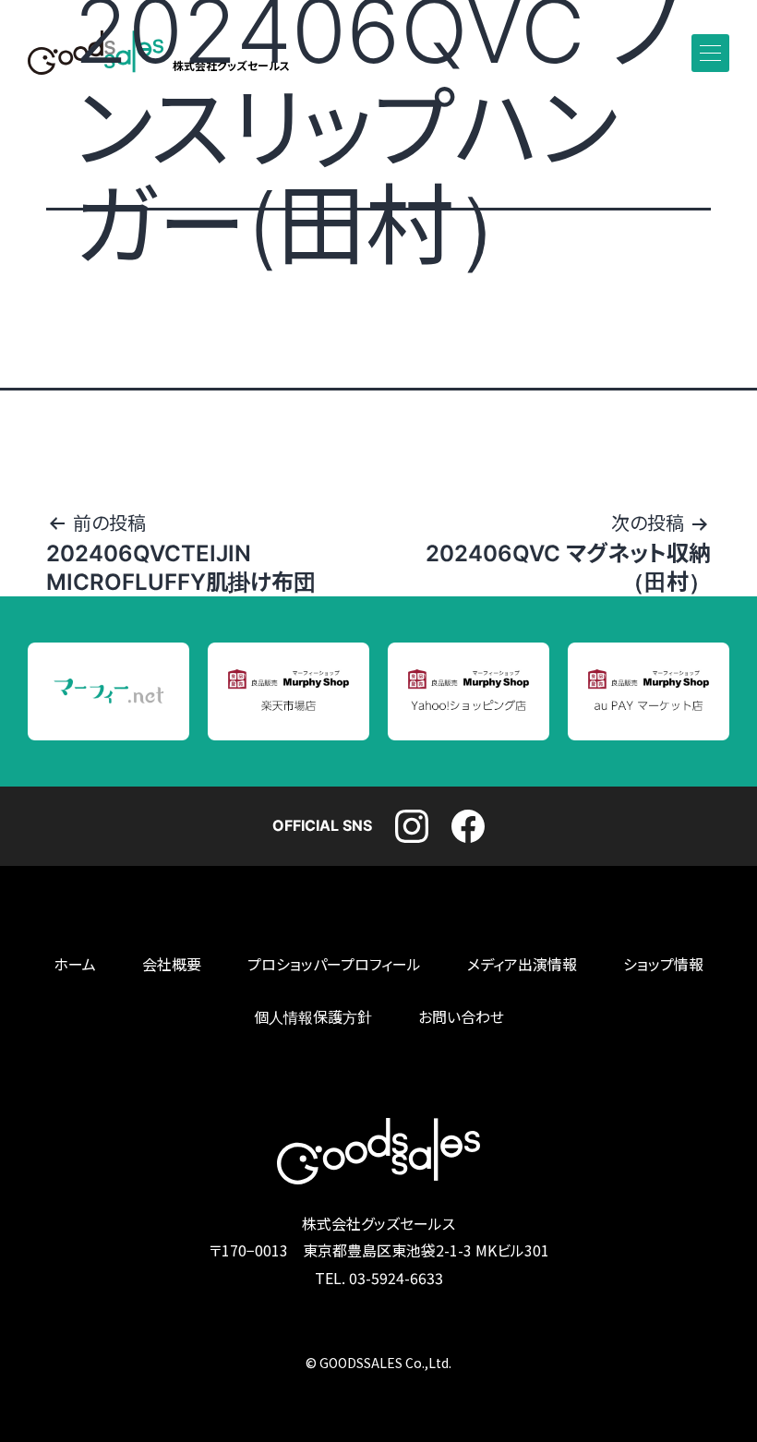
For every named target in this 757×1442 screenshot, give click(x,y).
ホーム (75, 964)
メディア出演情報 (522, 964)
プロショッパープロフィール (334, 964)
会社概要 (171, 964)
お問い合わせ (461, 1017)
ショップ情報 (663, 964)
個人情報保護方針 (313, 1017)
